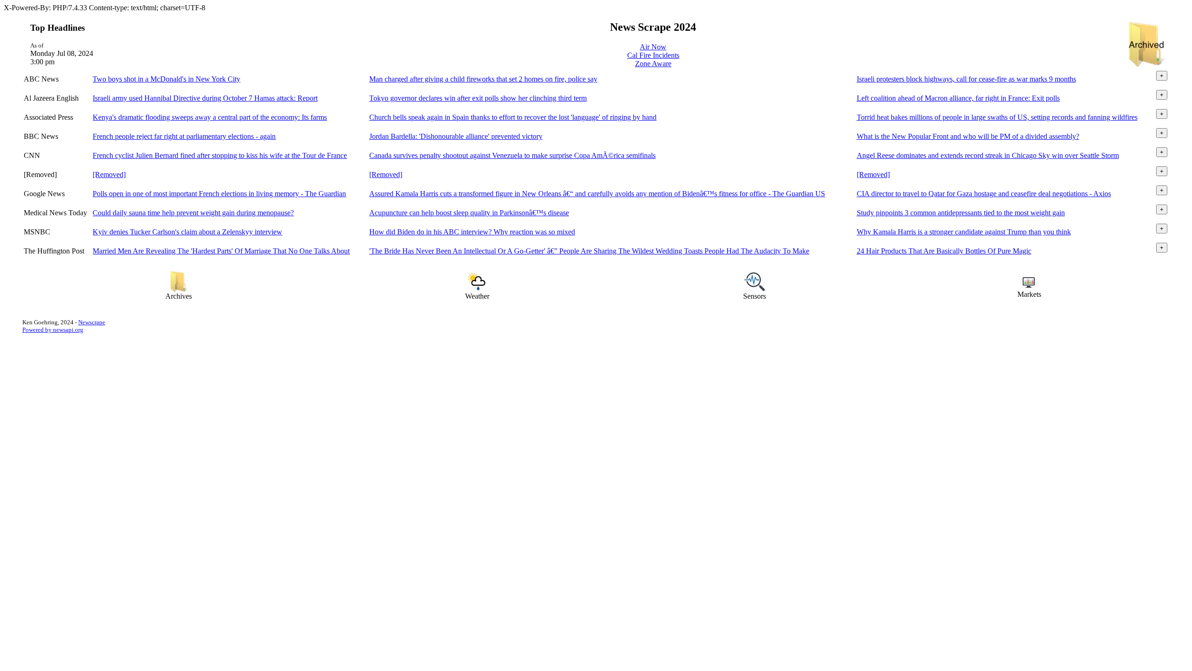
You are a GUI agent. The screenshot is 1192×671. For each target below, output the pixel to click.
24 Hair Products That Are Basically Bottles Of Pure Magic (944, 251)
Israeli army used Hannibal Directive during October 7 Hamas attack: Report (205, 98)
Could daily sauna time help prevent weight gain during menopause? (193, 213)
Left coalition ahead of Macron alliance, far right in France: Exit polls (958, 98)
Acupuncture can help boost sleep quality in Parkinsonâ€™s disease (469, 213)
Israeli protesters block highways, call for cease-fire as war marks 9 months (966, 79)
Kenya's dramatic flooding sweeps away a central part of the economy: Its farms (210, 117)
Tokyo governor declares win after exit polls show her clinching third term (478, 98)
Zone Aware (653, 64)
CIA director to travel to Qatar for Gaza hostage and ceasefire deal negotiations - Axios (984, 194)
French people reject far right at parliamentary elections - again (184, 136)
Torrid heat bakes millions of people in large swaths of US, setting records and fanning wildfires (997, 117)
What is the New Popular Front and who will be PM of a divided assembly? (968, 136)
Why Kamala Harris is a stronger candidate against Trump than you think (964, 232)
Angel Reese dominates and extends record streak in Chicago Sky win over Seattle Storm (988, 155)
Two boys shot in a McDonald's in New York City (166, 79)
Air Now (653, 47)
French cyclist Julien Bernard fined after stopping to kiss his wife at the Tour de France (220, 155)
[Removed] (109, 174)
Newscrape (91, 322)
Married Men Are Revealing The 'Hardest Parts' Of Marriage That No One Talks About (221, 251)
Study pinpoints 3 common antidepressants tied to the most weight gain (961, 213)
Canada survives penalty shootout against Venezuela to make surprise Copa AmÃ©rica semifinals (512, 155)
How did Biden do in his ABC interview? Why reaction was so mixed (472, 232)
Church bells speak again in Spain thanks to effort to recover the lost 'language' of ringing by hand (513, 117)
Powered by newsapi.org (52, 329)
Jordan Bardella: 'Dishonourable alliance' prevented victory (455, 136)
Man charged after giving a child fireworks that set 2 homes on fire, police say (483, 79)
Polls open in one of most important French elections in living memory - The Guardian (219, 194)
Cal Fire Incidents (653, 55)
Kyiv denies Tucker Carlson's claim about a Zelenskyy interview (187, 232)
